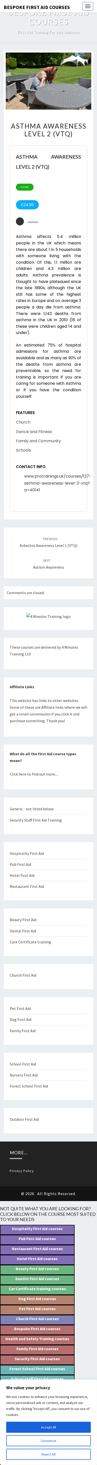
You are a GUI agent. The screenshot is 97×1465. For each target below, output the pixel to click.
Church (23, 422)
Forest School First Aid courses (37, 1368)
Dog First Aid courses (37, 1298)
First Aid (25, 187)
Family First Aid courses (37, 1348)
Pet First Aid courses (37, 1308)
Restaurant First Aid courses (37, 1248)
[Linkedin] (17, 503)
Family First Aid (23, 1030)
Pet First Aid (20, 1008)
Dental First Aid (23, 930)
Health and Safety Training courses (37, 1338)
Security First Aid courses (37, 1358)
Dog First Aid (20, 1019)
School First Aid (23, 1063)
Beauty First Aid (23, 919)
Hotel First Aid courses (37, 1258)
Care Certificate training (30, 941)
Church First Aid (23, 975)
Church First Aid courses (37, 1318)
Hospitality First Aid (27, 853)
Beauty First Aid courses (37, 1268)
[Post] (31, 503)
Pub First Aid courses (37, 1238)
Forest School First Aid (29, 1085)
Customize (48, 1440)
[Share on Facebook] (38, 503)
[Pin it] (24, 503)
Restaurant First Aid (27, 886)
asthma (33, 222)
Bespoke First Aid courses (37, 1328)
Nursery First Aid (24, 1074)
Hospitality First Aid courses (37, 1228)
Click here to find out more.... (34, 774)
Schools (23, 450)
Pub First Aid (20, 864)
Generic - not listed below (31, 808)
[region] (48, 1422)
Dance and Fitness (34, 432)
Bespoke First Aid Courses (37, 7)
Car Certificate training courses (37, 1288)
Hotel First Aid (22, 875)
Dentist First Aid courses (37, 1278)
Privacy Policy (22, 1171)
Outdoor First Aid (24, 1119)
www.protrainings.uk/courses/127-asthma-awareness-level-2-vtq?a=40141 (57, 483)
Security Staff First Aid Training (36, 820)
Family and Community (38, 441)
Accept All (48, 1427)
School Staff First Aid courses (37, 1378)
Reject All (48, 1454)
